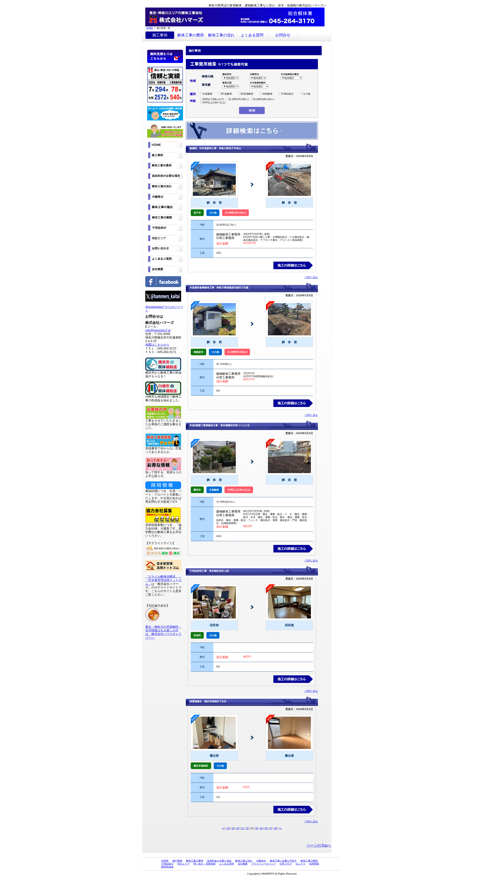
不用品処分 (287, 93)
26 (266, 828)
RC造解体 (226, 93)
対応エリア (183, 863)
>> (280, 828)
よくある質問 (252, 35)
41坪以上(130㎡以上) (214, 102)
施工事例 (159, 35)
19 (233, 828)
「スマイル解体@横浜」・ (163, 576)
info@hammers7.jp (158, 330)
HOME (149, 28)
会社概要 (243, 863)
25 (261, 828)
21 (242, 828)
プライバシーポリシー (263, 863)
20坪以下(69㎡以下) (213, 99)
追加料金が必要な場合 (219, 860)
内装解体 (267, 93)
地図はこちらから (157, 344)
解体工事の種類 (309, 860)
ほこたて (300, 863)
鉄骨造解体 (247, 93)
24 (256, 828)
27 (270, 828)
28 (275, 828)
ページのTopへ (318, 845)
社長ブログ (286, 863)
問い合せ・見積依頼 (204, 863)
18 (228, 828)
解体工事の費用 (190, 35)
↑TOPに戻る (311, 277)
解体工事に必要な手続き (283, 860)
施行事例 (177, 860)
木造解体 (207, 93)
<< (223, 828)
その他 (306, 93)
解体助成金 (167, 866)
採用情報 (314, 863)
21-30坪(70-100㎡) (238, 99)
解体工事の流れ (221, 35)
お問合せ (282, 35)
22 (247, 828)
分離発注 (261, 860)
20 (237, 828)
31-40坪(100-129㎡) (263, 99)
